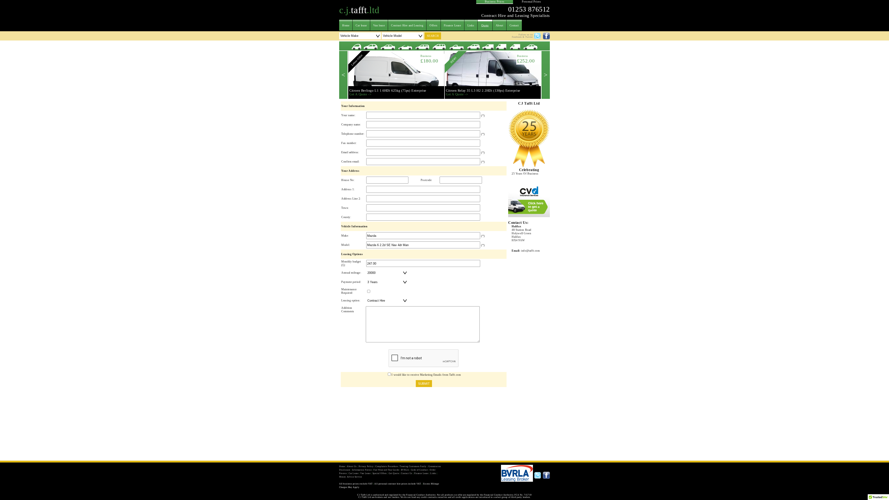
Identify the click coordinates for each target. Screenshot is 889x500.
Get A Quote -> (360, 94)
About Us (352, 466)
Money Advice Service (350, 477)
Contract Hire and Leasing (407, 25)
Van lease (379, 25)
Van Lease (365, 473)
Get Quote (394, 473)
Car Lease (353, 473)
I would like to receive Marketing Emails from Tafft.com (426, 374)
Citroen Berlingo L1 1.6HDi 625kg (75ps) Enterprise (387, 90)
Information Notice (362, 470)
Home (345, 25)
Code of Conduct (419, 470)
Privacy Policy (366, 466)
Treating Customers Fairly (413, 466)
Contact (514, 25)
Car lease (361, 25)
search (433, 36)
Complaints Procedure (386, 466)
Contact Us (406, 473)
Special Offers (380, 473)
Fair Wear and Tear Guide (386, 470)
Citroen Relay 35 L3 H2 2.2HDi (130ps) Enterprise (483, 90)
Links (470, 25)
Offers (433, 25)
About (499, 25)
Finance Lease (452, 25)
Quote (485, 25)
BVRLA (405, 470)
